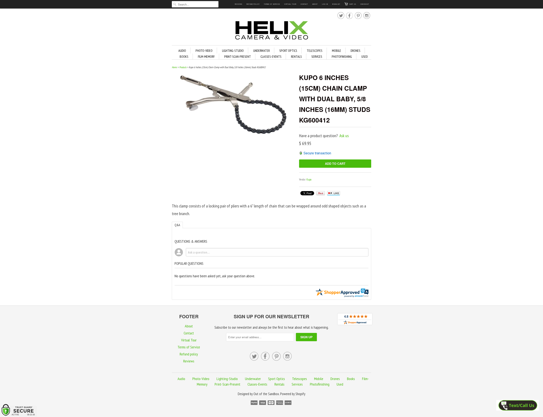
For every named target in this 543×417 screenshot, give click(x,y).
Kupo (308, 179)
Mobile (336, 50)
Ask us (344, 135)
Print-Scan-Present (237, 56)
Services (316, 56)
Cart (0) (352, 4)
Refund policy (253, 4)
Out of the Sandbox (266, 394)
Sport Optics (288, 50)
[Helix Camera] (271, 31)
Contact (304, 4)
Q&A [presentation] (177, 225)
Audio (182, 50)
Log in (325, 4)
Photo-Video (204, 50)
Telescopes (314, 50)
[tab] (177, 225)
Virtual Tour (290, 4)
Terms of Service (272, 4)
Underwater (261, 50)
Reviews (238, 4)
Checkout (364, 4)
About (315, 4)
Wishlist (336, 4)
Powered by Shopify (292, 394)
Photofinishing (342, 56)
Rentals (296, 56)
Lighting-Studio (233, 50)
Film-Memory (206, 56)
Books (184, 56)
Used (364, 56)
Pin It (320, 193)
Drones (355, 50)
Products (182, 67)
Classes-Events (270, 56)
